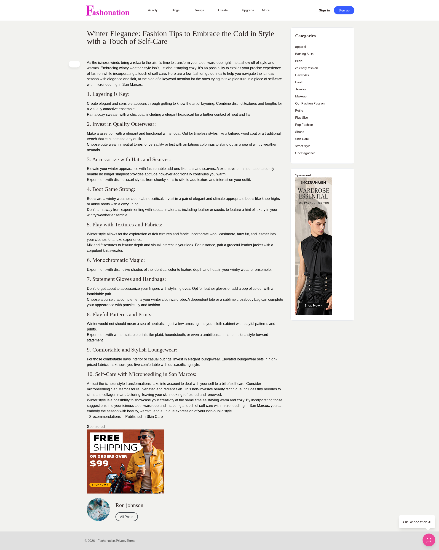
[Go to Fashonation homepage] (107, 10)
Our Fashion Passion (310, 103)
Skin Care (155, 417)
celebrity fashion (306, 68)
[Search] (307, 10)
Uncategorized (305, 153)
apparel (300, 46)
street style (302, 146)
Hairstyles (302, 75)
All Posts (126, 517)
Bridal (299, 61)
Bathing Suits (304, 54)
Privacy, (121, 540)
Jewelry (300, 89)
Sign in (324, 10)
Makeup (301, 96)
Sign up (344, 10)
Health (299, 82)
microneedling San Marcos (108, 389)
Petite (299, 110)
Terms (131, 540)
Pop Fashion (304, 124)
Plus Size (301, 117)
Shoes (299, 132)
